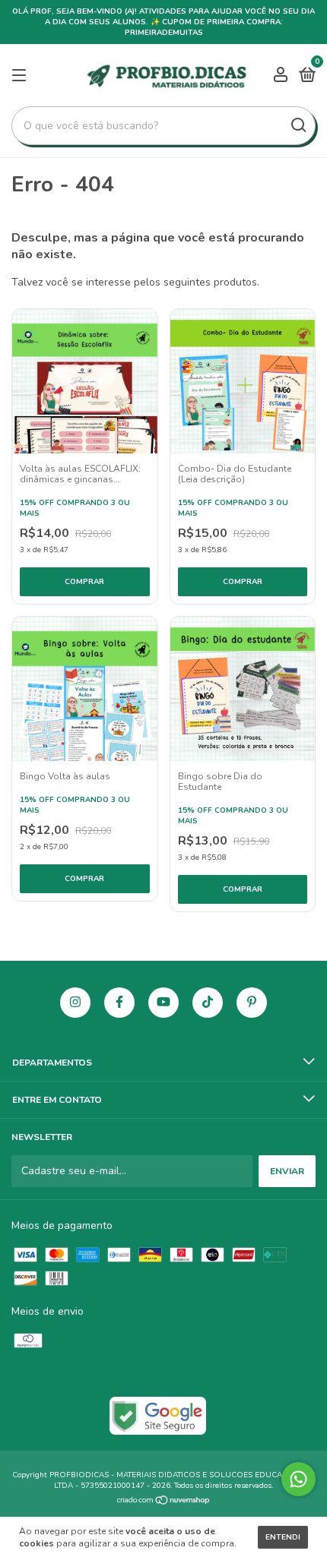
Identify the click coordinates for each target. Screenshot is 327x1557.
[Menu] (21, 76)
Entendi (282, 1537)
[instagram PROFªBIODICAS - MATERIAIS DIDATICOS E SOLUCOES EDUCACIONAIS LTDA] (75, 1002)
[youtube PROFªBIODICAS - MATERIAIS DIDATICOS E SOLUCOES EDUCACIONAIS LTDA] (163, 1002)
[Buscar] (297, 125)
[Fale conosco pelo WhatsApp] (298, 1479)
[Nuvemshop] (163, 1502)
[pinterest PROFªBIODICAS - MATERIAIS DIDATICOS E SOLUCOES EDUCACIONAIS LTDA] (252, 1002)
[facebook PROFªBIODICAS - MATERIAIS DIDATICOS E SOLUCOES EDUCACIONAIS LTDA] (119, 1002)
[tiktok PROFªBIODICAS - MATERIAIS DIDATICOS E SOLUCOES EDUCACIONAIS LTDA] (207, 1002)
